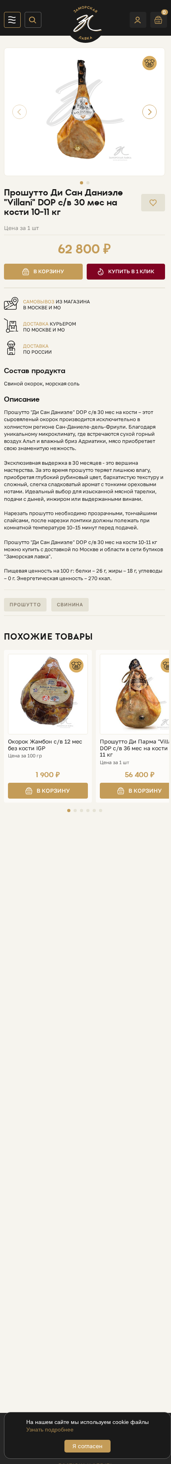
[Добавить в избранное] (153, 202)
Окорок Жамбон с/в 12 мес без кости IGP (45, 744)
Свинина (70, 604)
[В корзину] (48, 791)
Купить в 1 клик (131, 271)
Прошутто (25, 604)
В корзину (48, 271)
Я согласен (87, 1446)
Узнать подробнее (50, 1429)
